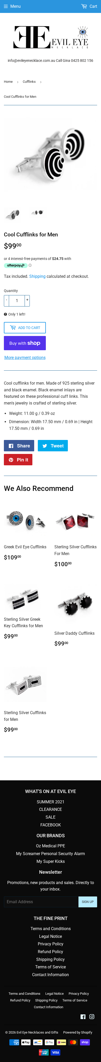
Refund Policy (50, 951)
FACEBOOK (50, 824)
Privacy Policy (50, 943)
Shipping (37, 276)
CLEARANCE (50, 809)
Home (8, 82)
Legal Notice (50, 936)
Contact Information (50, 974)
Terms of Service (50, 966)
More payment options (25, 357)
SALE (50, 817)
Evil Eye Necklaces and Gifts (37, 1032)
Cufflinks (29, 82)
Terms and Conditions (51, 928)
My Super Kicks (51, 861)
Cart (93, 6)
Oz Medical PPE (50, 845)
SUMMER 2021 (50, 801)
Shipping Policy (50, 959)
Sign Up (88, 902)
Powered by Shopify (77, 1032)
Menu (15, 6)
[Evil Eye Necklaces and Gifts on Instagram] (92, 1017)
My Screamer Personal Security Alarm (50, 853)
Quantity (11, 291)
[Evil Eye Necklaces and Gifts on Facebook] (83, 1017)
